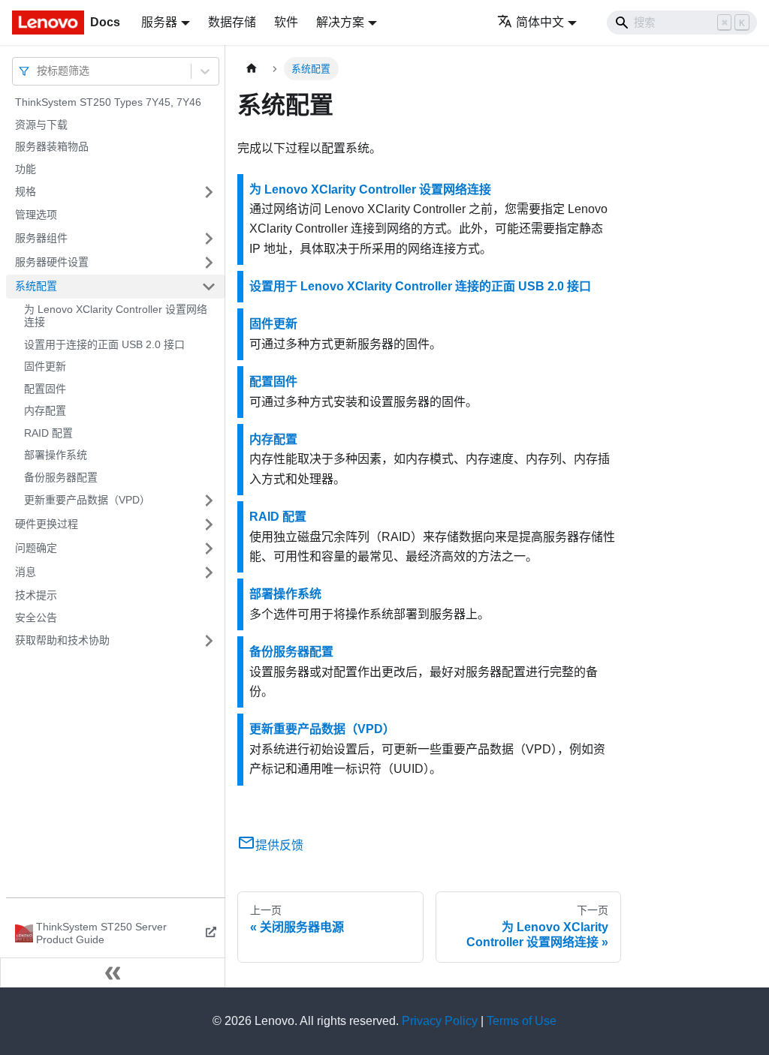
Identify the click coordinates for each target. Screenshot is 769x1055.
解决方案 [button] (340, 22)
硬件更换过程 (46, 524)
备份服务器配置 (61, 477)
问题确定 (36, 548)
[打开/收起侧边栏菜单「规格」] (208, 192)
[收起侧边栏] (112, 972)
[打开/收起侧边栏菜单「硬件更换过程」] (208, 524)
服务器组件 (41, 238)
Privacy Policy (440, 1020)
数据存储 (232, 22)
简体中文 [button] (540, 22)
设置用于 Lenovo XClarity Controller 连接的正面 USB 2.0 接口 (420, 286)
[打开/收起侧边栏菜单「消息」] (208, 573)
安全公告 (36, 618)
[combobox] (38, 71)
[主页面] (251, 68)
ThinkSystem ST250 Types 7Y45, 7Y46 (108, 102)
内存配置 (45, 410)
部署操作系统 (55, 455)
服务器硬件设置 (52, 262)
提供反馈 (279, 845)
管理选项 (36, 215)
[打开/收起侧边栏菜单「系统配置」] (208, 287)
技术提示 (36, 595)
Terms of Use (521, 1020)
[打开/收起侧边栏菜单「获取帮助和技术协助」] (208, 641)
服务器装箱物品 (52, 146)
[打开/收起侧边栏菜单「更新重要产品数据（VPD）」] (208, 500)
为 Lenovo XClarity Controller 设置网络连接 (115, 316)
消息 (25, 572)
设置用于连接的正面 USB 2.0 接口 (104, 344)
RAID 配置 (48, 433)
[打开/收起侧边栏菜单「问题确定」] (208, 549)
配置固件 (45, 389)
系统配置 (36, 286)
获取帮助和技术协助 (62, 640)
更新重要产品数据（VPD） (87, 500)
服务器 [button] (159, 22)
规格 (25, 191)
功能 (25, 169)
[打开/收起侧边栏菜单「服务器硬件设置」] (208, 263)
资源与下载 (41, 125)
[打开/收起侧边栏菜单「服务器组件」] (208, 239)
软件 (286, 22)
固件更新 (45, 366)
